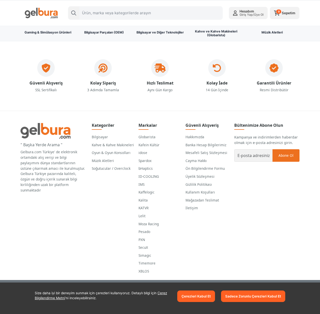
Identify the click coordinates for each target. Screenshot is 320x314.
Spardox (145, 160)
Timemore (147, 263)
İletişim (192, 208)
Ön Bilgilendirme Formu (205, 168)
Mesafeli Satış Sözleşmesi (206, 152)
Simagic (144, 255)
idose (142, 152)
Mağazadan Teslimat (202, 200)
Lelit (142, 216)
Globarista (147, 136)
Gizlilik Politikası (199, 184)
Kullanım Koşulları (200, 192)
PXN (141, 239)
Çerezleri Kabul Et (196, 296)
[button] (248, 13)
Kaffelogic (146, 192)
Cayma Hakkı (196, 160)
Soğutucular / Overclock (111, 168)
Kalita (143, 200)
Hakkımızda (195, 136)
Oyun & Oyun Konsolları (111, 152)
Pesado (144, 231)
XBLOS (143, 271)
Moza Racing (148, 224)
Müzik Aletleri (103, 160)
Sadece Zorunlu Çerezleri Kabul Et (253, 296)
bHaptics (145, 168)
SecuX (143, 247)
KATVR (143, 208)
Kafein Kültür (149, 144)
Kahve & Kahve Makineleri (113, 144)
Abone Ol (286, 155)
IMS (141, 184)
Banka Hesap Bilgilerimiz (206, 144)
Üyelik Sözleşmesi (200, 176)
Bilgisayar (100, 136)
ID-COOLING (148, 176)
